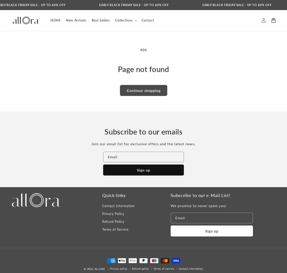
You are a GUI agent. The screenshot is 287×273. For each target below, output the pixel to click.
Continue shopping (144, 90)
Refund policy (140, 268)
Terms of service (164, 268)
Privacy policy (119, 268)
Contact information (191, 268)
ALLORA (100, 268)
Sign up (143, 170)
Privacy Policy (113, 214)
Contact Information (118, 206)
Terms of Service (115, 229)
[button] (273, 20)
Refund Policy (113, 221)
